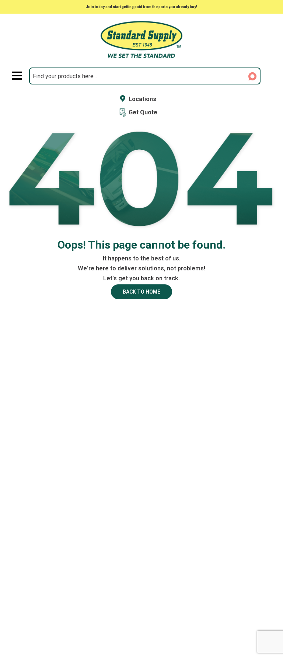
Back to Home (141, 292)
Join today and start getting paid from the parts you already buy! (141, 7)
